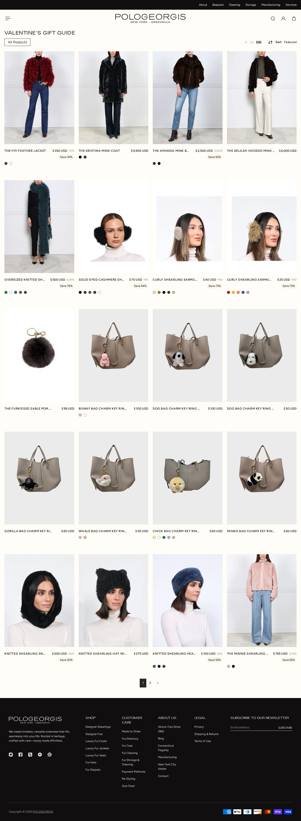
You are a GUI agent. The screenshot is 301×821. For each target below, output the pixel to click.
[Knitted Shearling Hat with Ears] (114, 600)
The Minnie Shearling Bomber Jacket (248, 654)
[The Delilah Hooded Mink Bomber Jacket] (262, 97)
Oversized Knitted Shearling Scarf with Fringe (25, 280)
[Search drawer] (273, 18)
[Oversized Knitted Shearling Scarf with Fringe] (39, 226)
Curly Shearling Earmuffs (176, 280)
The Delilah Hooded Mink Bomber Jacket (251, 151)
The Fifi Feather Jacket (25, 151)
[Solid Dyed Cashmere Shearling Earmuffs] (114, 226)
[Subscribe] (285, 728)
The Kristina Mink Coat (99, 151)
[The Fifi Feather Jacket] (39, 97)
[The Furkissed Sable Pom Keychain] (39, 355)
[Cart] (294, 18)
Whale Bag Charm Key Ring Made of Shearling (103, 531)
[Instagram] (11, 754)
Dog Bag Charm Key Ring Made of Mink (177, 408)
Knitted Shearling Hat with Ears (103, 654)
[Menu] (7, 18)
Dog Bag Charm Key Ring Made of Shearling (251, 408)
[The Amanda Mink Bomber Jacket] (188, 97)
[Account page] (283, 18)
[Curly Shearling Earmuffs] (188, 226)
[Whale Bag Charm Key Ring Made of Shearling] (114, 478)
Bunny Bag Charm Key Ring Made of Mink (103, 408)
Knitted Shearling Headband (175, 654)
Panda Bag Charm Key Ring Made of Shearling (251, 531)
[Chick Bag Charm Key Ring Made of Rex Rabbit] (188, 478)
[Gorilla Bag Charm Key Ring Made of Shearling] (39, 478)
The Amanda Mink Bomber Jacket (172, 151)
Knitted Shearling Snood (26, 654)
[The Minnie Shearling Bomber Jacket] (262, 600)
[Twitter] (30, 754)
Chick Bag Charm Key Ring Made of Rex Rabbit (177, 531)
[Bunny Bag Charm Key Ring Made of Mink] (114, 355)
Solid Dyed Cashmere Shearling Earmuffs (102, 280)
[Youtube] (40, 754)
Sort (286, 42)
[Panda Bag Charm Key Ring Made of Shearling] (262, 478)
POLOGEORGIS (43, 811)
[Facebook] (20, 754)
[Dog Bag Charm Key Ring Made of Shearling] (262, 355)
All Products (17, 42)
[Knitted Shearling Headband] (188, 600)
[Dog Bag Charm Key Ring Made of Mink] (188, 355)
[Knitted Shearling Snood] (39, 600)
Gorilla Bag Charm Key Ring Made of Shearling (28, 531)
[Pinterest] (49, 754)
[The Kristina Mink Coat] (114, 97)
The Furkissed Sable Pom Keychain (28, 408)
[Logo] (150, 18)
